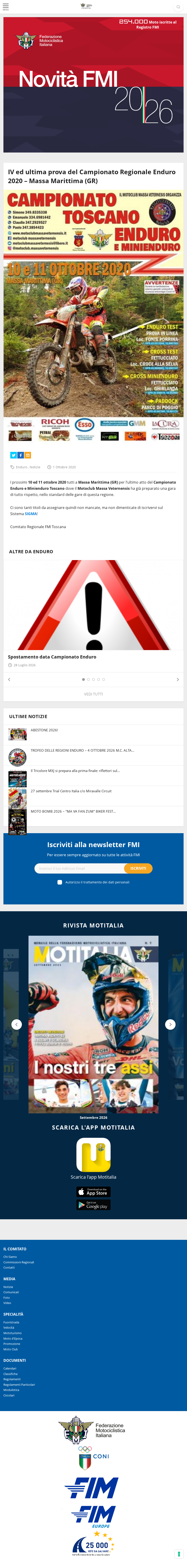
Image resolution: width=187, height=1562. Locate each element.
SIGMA (31, 513)
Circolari (8, 1395)
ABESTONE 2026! (44, 730)
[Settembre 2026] (93, 1024)
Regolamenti (12, 1379)
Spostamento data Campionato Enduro (52, 657)
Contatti (9, 1267)
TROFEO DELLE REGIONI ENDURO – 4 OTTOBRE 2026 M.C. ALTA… (82, 750)
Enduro (22, 467)
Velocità (8, 1327)
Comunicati (11, 1292)
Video (7, 1303)
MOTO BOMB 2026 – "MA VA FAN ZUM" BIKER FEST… (73, 811)
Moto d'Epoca (12, 1338)
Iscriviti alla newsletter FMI (93, 844)
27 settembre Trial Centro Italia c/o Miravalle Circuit (71, 791)
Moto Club (10, 1349)
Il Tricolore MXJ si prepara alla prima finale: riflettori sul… (75, 770)
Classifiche (10, 1374)
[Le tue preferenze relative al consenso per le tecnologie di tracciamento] (179, 1554)
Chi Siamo (10, 1257)
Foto (6, 1298)
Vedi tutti (93, 694)
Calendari (9, 1368)
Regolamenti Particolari (19, 1385)
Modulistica (11, 1390)
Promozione (11, 1344)
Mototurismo (12, 1333)
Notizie (35, 467)
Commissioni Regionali (18, 1262)
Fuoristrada (11, 1322)
